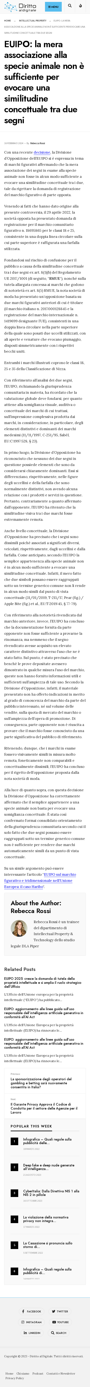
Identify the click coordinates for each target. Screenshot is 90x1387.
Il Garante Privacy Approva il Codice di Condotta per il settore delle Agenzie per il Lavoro (44, 1106)
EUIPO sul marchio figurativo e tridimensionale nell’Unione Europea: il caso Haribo (40, 880)
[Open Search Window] (69, 7)
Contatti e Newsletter (60, 1373)
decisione (42, 152)
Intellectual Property (32, 20)
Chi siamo (23, 1373)
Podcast (37, 1373)
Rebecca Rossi (37, 143)
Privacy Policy (14, 1378)
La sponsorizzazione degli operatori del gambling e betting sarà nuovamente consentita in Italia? (41, 1081)
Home (7, 20)
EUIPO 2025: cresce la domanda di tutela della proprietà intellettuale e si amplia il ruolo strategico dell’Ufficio (42, 982)
